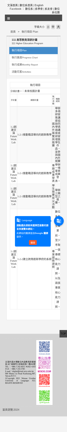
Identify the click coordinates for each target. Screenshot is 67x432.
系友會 (49, 8)
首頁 (13, 31)
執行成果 (25, 64)
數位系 (29, 8)
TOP (63, 333)
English (39, 5)
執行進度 (25, 57)
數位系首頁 (26, 5)
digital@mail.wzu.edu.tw (23, 371)
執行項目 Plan (30, 31)
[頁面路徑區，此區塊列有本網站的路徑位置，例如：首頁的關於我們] (7, 31)
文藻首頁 (12, 5)
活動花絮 (21, 71)
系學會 (39, 8)
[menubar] (8, 18)
